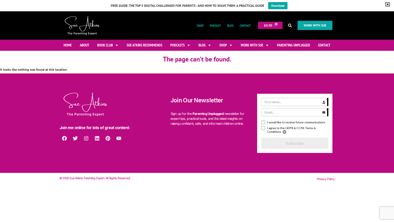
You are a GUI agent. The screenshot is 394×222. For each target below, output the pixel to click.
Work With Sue (252, 45)
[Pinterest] (108, 138)
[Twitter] (75, 138)
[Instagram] (86, 138)
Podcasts (177, 45)
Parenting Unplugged (293, 45)
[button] (290, 25)
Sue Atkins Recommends (144, 45)
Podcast (215, 25)
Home (68, 45)
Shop (200, 25)
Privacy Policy (325, 179)
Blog (230, 25)
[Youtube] (119, 138)
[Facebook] (64, 138)
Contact (245, 25)
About (84, 45)
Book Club (105, 45)
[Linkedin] (97, 138)
